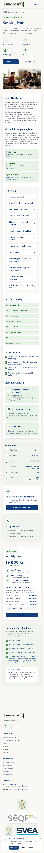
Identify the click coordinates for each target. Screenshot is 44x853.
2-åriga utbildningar (9, 737)
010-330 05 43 (11, 784)
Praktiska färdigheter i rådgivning (17, 277)
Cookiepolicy (7, 765)
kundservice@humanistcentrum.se (18, 789)
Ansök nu (9, 61)
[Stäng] (40, 838)
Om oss (5, 746)
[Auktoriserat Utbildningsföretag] (22, 804)
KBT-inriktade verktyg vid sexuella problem (19, 268)
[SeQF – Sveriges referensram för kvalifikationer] (22, 817)
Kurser (5, 743)
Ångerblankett (7, 774)
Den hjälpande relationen (18, 209)
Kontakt (5, 752)
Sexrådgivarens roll (16, 197)
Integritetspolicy (8, 762)
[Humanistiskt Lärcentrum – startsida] (13, 4)
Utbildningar (7, 12)
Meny (34, 4)
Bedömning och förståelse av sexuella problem (20, 260)
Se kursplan (28, 61)
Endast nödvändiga (28, 847)
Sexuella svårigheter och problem (18, 238)
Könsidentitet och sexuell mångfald (18, 223)
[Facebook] (5, 726)
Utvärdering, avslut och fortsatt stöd (21, 286)
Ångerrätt (6, 771)
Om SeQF (6, 749)
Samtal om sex (14, 252)
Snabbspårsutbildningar (11, 740)
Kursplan (11, 190)
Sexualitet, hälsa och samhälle (20, 216)
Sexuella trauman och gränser (20, 246)
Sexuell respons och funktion (20, 231)
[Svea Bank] (27, 831)
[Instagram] (11, 726)
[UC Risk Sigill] (9, 831)
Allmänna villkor (8, 768)
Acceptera (14, 847)
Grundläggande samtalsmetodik (21, 203)
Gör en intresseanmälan (21, 508)
